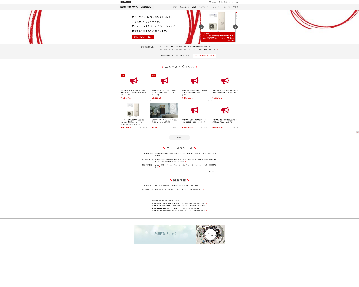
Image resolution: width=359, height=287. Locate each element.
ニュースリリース (216, 7)
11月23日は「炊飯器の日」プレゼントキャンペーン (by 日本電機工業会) (176, 186)
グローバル (227, 7)
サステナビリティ (204, 7)
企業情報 (194, 7)
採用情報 (235, 7)
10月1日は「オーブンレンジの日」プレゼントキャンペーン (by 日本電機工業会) (178, 189)
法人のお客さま (184, 7)
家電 (174, 7)
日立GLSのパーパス (142, 37)
